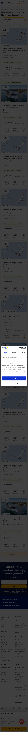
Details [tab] (14, 352)
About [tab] (23, 352)
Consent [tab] (5, 352)
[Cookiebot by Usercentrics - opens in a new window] (19, 348)
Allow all (14, 378)
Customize (13, 383)
